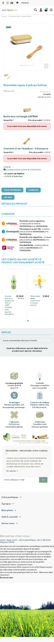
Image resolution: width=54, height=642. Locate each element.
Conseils (40, 383)
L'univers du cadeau (39, 402)
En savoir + (12, 471)
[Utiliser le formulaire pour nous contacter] (17, 2)
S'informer (40, 422)
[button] (25, 320)
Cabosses (14, 422)
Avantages (14, 402)
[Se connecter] (40, 10)
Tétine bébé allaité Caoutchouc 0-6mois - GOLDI (35, 300)
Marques (25, 2)
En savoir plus (6, 577)
